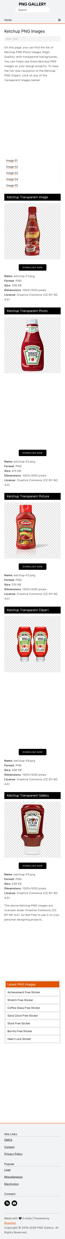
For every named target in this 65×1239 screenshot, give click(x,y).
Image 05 (12, 185)
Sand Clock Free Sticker (22, 1015)
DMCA (8, 1140)
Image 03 (12, 173)
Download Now (32, 267)
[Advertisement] (32, 119)
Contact (9, 1147)
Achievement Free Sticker (23, 992)
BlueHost (10, 1223)
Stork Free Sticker (18, 1023)
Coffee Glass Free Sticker (23, 1007)
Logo (7, 1169)
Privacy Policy (13, 1154)
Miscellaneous (13, 1177)
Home (8, 39)
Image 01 (12, 160)
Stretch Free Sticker (20, 1000)
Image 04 (12, 179)
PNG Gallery (32, 4)
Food (15, 39)
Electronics (11, 1184)
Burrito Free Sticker (19, 1031)
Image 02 (12, 166)
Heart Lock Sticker (19, 1039)
